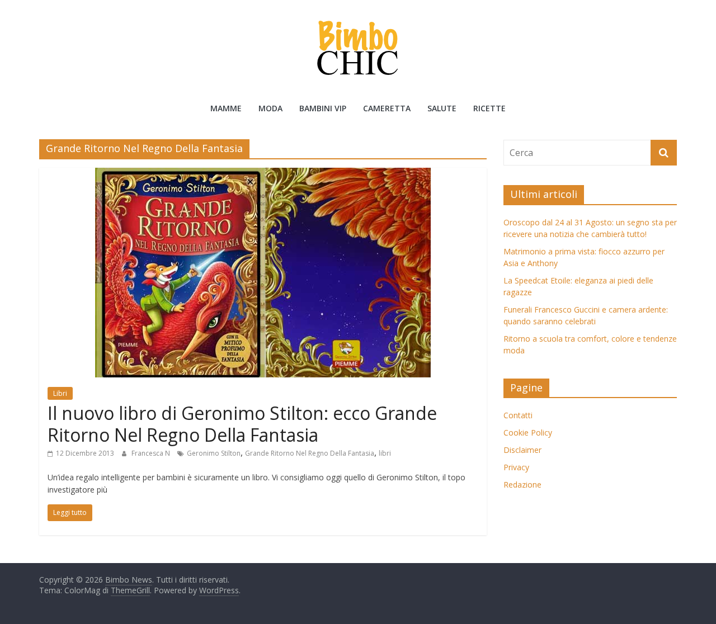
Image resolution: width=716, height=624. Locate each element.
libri (385, 453)
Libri (60, 393)
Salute (441, 108)
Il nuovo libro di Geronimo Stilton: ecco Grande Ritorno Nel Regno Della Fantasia (242, 423)
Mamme (226, 108)
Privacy (516, 467)
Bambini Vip (322, 108)
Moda (270, 108)
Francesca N (151, 453)
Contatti (518, 415)
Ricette (489, 108)
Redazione (522, 484)
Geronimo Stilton (214, 453)
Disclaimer (522, 450)
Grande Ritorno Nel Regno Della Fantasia (309, 453)
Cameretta (387, 108)
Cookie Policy (527, 432)
